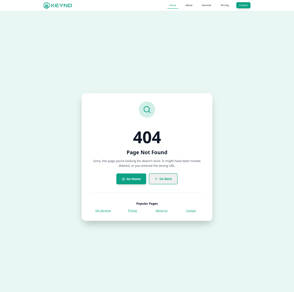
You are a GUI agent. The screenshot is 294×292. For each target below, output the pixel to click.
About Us (162, 211)
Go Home (134, 179)
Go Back (165, 179)
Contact (243, 5)
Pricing (225, 5)
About (189, 5)
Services (206, 5)
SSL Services (103, 211)
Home (172, 5)
